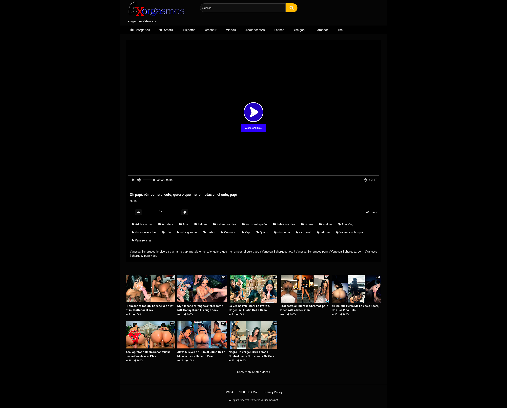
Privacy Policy (272, 392)
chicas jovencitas (145, 232)
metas (210, 232)
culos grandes (188, 232)
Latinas (279, 30)
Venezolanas (143, 240)
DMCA (229, 392)
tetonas (325, 232)
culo (168, 232)
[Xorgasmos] (155, 9)
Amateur (210, 30)
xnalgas (299, 30)
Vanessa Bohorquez (352, 232)
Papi (247, 232)
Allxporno (188, 30)
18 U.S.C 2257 (248, 392)
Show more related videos (253, 372)
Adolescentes (255, 30)
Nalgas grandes (226, 224)
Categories (142, 30)
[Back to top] (493, 396)
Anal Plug (347, 224)
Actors (168, 30)
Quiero (263, 232)
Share (373, 212)
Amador (322, 30)
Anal (340, 30)
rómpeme (283, 232)
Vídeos (231, 30)
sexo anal (305, 232)
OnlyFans (230, 232)
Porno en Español (256, 224)
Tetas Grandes (285, 224)
